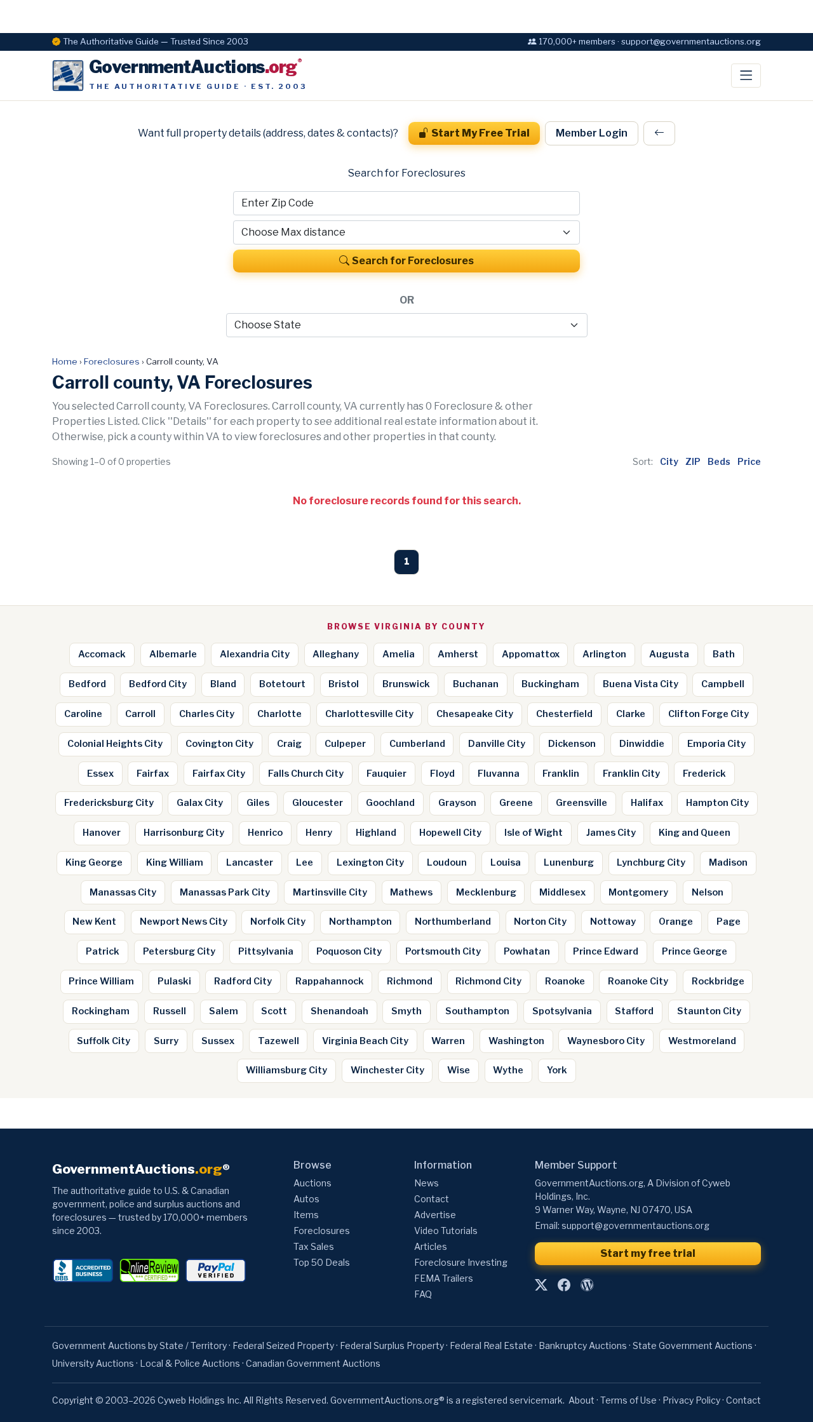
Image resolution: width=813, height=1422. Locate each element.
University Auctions (93, 1363)
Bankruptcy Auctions (583, 1345)
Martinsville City (330, 892)
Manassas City (123, 892)
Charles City (206, 714)
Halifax (647, 802)
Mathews (411, 892)
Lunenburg (569, 862)
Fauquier (386, 773)
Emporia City (716, 743)
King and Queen (694, 832)
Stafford (634, 1011)
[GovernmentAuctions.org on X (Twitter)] (541, 1284)
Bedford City (158, 684)
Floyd (442, 773)
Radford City (243, 981)
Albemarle (173, 654)
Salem (223, 1011)
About (581, 1400)
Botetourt (282, 684)
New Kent (94, 921)
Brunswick (406, 684)
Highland (376, 832)
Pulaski (174, 981)
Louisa (505, 862)
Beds (719, 461)
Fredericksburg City (109, 802)
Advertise (435, 1214)
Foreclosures (112, 361)
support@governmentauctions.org (635, 1225)
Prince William (101, 981)
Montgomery (638, 892)
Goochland (390, 802)
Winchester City (387, 1070)
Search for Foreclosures (413, 261)
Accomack (102, 654)
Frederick (704, 773)
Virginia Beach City (365, 1041)
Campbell (722, 684)
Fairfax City (218, 773)
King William (174, 862)
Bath (724, 654)
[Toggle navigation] (746, 76)
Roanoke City (638, 981)
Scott (274, 1011)
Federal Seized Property (283, 1345)
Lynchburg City (651, 862)
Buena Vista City (640, 684)
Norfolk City (278, 921)
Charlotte (279, 714)
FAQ (423, 1294)
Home (64, 361)
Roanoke (565, 981)
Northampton (360, 921)
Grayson (457, 802)
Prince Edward (605, 951)
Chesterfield (564, 714)
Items (306, 1214)
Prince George (694, 951)
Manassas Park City (225, 892)
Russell (169, 1011)
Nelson (707, 892)
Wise (458, 1070)
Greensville (581, 802)
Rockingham (101, 1011)
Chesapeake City (474, 714)
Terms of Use (628, 1400)
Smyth (406, 1011)
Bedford (87, 684)
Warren (448, 1041)
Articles (430, 1246)
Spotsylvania (562, 1011)
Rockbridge (718, 981)
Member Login (592, 133)
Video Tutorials (446, 1230)
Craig (289, 743)
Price (749, 461)
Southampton (477, 1011)
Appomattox (531, 654)
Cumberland (417, 743)
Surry (166, 1041)
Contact (431, 1198)
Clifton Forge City (708, 714)
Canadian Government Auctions (313, 1363)
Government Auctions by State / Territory (139, 1345)
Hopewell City (450, 832)
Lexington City (370, 862)
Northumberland (453, 921)
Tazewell (278, 1041)
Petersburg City (179, 951)
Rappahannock (329, 981)
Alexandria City (255, 654)
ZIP (693, 461)
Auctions (312, 1182)
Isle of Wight (533, 832)
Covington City (219, 743)
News (426, 1182)
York (557, 1070)
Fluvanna (499, 773)
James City (611, 832)
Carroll (140, 714)
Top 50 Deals (321, 1262)
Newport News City (183, 921)
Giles (257, 802)
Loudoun (447, 862)
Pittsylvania (265, 951)
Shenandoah (339, 1011)
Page (728, 921)
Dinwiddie (641, 743)
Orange (676, 921)
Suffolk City (103, 1041)
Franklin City (631, 773)
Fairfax (153, 773)
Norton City (540, 921)
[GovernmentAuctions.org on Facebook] (564, 1284)
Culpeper (345, 743)
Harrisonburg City (184, 832)
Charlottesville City (369, 714)
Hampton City (717, 802)
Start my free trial (647, 1253)
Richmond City (488, 981)
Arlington (604, 654)
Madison (728, 862)
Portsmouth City (443, 951)
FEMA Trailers (443, 1278)
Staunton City (709, 1011)
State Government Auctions (693, 1345)
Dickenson (572, 743)
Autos (306, 1198)
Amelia (398, 654)
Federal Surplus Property (392, 1345)
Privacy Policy (691, 1400)
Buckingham (550, 684)
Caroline (83, 714)
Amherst (458, 654)
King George (94, 862)
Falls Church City (306, 773)
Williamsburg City (286, 1070)
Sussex (217, 1041)
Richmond (410, 981)
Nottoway (613, 921)
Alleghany (335, 654)
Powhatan (527, 951)
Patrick (102, 951)
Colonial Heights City (115, 743)
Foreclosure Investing (460, 1262)
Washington (516, 1041)
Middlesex (562, 892)
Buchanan (476, 684)
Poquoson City (349, 951)
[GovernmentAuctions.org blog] (587, 1284)
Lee (304, 862)
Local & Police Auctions (190, 1363)
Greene (516, 802)
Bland (223, 684)
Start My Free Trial (480, 133)
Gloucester (317, 802)
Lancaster (249, 862)
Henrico (265, 832)
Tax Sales (313, 1246)
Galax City (200, 802)
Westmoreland (702, 1041)
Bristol (343, 684)
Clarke (630, 714)
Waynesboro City (606, 1041)
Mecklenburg (486, 892)
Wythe (508, 1070)
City (669, 461)
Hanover (102, 832)
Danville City (496, 743)
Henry (319, 832)
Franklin (560, 773)
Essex (100, 773)
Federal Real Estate (491, 1345)
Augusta (669, 654)
